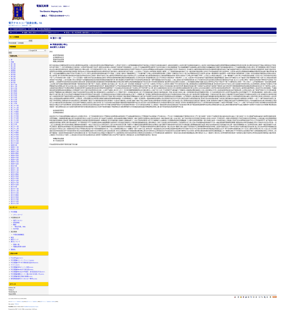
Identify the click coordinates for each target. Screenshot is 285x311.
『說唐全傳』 (25, 25)
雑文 (12, 237)
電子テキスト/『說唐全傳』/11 (25, 23)
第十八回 (14, 99)
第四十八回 (15, 162)
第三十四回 (15, 132)
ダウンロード (18, 215)
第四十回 (14, 145)
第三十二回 (15, 128)
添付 (49, 32)
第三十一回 (15, 126)
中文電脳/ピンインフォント (22, 260)
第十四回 (14, 91)
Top (9, 25)
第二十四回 (15, 112)
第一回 (13, 64)
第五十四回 (15, 174)
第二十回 (14, 103)
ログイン (99, 32)
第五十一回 (15, 168)
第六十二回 (15, 191)
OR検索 (21, 43)
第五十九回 (15, 184)
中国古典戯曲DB (45, 29)
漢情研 (32, 29)
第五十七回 (15, 180)
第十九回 (14, 101)
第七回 (13, 76)
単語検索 (78, 32)
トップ (14, 32)
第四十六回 (15, 157)
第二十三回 (15, 110)
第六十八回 (15, 203)
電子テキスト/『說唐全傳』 (31, 301)
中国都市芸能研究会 (19, 29)
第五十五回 (15, 176)
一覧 (72, 32)
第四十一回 (15, 147)
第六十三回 (15, 193)
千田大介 (17, 304)
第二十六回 (15, 116)
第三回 (13, 68)
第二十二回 (15, 108)
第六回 (13, 74)
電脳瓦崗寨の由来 (19, 246)
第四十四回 (15, 153)
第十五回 (14, 93)
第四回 (13, 70)
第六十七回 (15, 201)
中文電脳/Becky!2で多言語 (22, 269)
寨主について (15, 241)
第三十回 (14, 124)
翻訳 (14, 224)
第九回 (13, 80)
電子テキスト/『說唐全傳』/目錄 (16, 301)
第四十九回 (15, 164)
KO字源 (16, 229)
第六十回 (14, 187)
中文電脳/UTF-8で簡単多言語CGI (24, 262)
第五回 (13, 72)
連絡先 (13, 249)
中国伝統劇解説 (18, 234)
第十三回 (14, 89)
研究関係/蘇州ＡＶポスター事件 (24, 279)
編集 (25, 32)
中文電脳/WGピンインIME (22, 267)
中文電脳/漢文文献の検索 (21, 276)
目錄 (12, 62)
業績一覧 (16, 244)
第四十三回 (15, 151)
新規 (67, 32)
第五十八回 (15, 182)
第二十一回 (15, 105)
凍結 (30, 32)
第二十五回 (15, 114)
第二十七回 (15, 118)
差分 (34, 32)
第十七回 (14, 97)
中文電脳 (14, 212)
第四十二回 (15, 149)
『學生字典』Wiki (19, 227)
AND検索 (13, 43)
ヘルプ (92, 32)
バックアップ (42, 32)
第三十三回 (15, 130)
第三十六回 (15, 137)
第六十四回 (15, 195)
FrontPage (17, 258)
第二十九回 (15, 122)
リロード (56, 32)
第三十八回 (15, 141)
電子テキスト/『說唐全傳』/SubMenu (48, 301)
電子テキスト (16, 25)
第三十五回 (15, 135)
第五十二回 (15, 170)
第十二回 (14, 87)
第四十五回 (15, 155)
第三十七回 (15, 139)
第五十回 (14, 166)
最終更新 (85, 32)
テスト (15, 265)
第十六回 (14, 95)
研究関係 (16, 222)
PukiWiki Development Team (31, 306)
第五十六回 (15, 178)
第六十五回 (15, 197)
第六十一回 (15, 189)
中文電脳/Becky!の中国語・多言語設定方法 (28, 272)
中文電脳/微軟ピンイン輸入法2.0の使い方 (27, 274)
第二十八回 (15, 120)
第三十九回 (15, 143)
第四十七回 (15, 160)
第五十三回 (15, 172)
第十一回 (14, 85)
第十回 (13, 83)
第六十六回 (15, 199)
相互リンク (15, 239)
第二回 (13, 66)
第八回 (13, 78)
